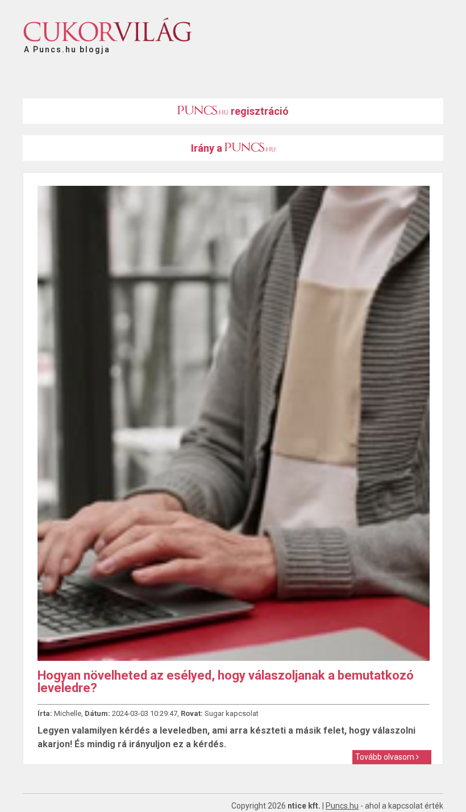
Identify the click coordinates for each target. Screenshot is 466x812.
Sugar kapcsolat (232, 713)
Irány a (207, 148)
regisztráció (258, 111)
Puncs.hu (342, 805)
